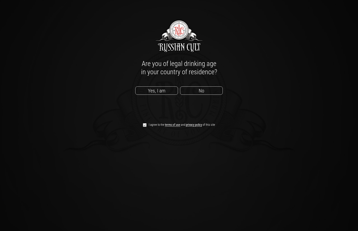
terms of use (172, 124)
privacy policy (194, 124)
